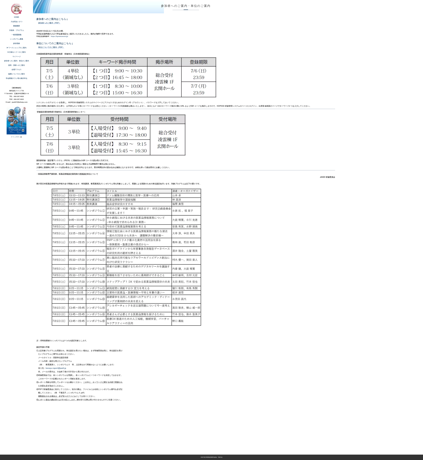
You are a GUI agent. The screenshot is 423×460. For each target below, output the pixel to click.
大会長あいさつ (16, 21)
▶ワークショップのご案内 (16, 47)
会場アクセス (16, 69)
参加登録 (16, 43)
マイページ (16, 56)
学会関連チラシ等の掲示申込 (16, 78)
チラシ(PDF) (15, 137)
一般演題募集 (16, 34)
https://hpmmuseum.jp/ (59, 36)
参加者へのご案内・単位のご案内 (16, 60)
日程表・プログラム (16, 30)
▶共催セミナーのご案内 (16, 52)
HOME (16, 17)
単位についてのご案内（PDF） (51, 47)
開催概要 (16, 26)
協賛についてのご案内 (16, 74)
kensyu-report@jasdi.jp (56, 368)
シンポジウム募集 (16, 39)
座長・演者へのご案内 (16, 65)
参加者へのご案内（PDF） (49, 22)
